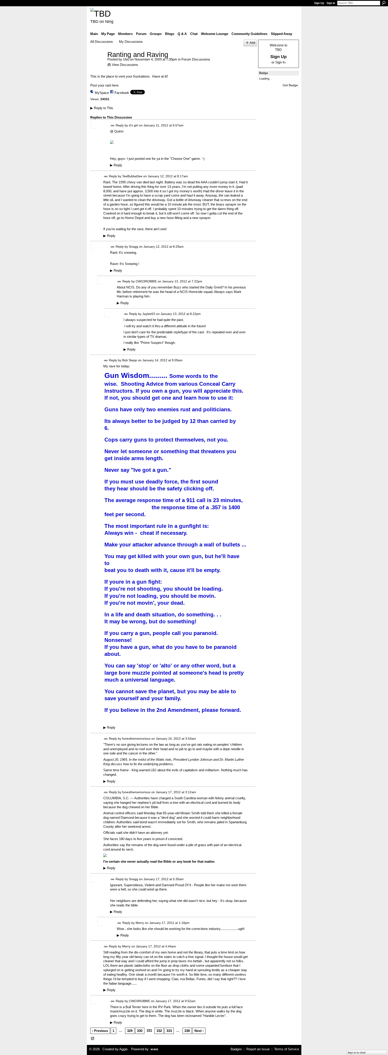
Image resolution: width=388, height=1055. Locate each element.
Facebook (122, 93)
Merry (140, 923)
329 (129, 1031)
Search (384, 3)
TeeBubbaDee (132, 176)
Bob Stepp (129, 360)
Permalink (112, 125)
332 (159, 1031)
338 (187, 1031)
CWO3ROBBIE (146, 281)
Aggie (123, 1049)
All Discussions (101, 41)
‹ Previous (100, 1031)
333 (169, 1031)
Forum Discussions (195, 59)
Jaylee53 (148, 314)
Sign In (330, 3)
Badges (236, 1049)
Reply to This (101, 108)
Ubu (126, 59)
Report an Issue (258, 1049)
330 (139, 1031)
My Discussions (131, 41)
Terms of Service (286, 1049)
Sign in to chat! (357, 1052)
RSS (93, 1039)
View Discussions (125, 65)
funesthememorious (136, 738)
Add (252, 42)
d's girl (133, 125)
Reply (116, 165)
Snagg (133, 246)
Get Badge (290, 85)
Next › (199, 1031)
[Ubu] (97, 63)
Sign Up (319, 3)
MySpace (102, 93)
